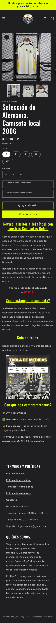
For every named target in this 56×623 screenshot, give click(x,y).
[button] (3, 18)
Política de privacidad (18, 480)
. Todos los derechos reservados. (38, 617)
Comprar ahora (28, 214)
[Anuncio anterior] (3, 4)
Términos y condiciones (19, 486)
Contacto (11, 499)
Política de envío (15, 473)
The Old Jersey (17, 617)
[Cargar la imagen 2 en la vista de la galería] (28, 91)
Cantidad (6, 168)
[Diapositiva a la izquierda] (3, 91)
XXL (8, 161)
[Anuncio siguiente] (52, 4)
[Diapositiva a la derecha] (52, 91)
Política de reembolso (18, 493)
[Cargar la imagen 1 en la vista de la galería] (14, 91)
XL (36, 154)
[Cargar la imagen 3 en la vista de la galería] (42, 91)
